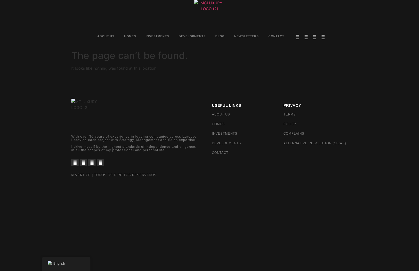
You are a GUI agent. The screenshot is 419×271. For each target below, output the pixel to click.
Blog (220, 36)
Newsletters (246, 36)
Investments (157, 36)
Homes (130, 36)
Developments (192, 36)
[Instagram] (306, 37)
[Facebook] (297, 37)
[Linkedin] (314, 37)
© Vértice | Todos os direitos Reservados (113, 175)
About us (105, 36)
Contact (276, 36)
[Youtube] (323, 37)
